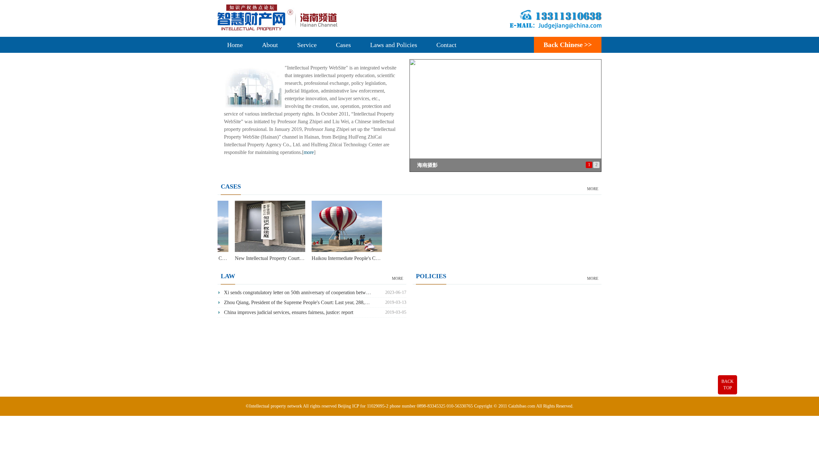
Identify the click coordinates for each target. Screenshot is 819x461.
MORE (592, 189)
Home (235, 44)
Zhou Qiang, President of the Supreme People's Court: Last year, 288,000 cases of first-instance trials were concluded (342, 302)
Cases (343, 44)
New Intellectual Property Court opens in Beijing (295, 258)
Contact (446, 44)
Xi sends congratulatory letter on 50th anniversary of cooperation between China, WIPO (313, 292)
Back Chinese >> (568, 45)
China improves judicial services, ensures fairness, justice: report (288, 312)
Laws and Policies (393, 44)
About (270, 44)
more (309, 152)
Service (307, 44)
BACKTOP (727, 384)
